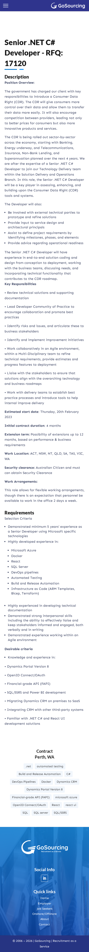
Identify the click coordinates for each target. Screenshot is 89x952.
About (44, 919)
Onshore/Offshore (44, 914)
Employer (44, 903)
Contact (44, 924)
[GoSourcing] (68, 5)
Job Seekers (44, 908)
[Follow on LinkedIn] (44, 878)
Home (44, 898)
